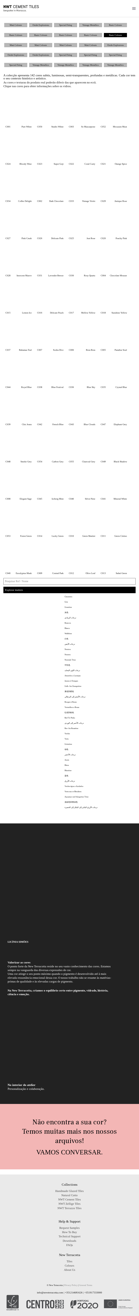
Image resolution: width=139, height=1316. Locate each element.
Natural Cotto (69, 1195)
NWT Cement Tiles (69, 1199)
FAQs (69, 1245)
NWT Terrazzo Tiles (69, 1208)
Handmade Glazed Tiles (69, 1191)
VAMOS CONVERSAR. (69, 1152)
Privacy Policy (71, 1285)
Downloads (69, 1240)
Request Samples (69, 1228)
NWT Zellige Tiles (69, 1203)
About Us (69, 1269)
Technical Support (70, 1236)
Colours (69, 1265)
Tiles (69, 1261)
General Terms (85, 1285)
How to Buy (69, 1232)
